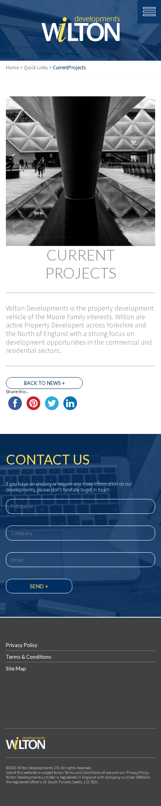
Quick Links (36, 67)
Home (12, 67)
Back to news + (44, 383)
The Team (80, 337)
